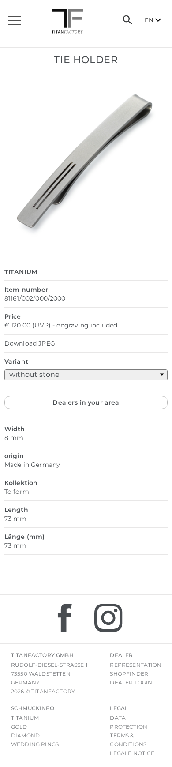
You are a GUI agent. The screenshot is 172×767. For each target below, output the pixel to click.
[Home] (67, 21)
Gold (19, 726)
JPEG (46, 343)
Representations (137, 665)
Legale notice (132, 753)
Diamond (25, 735)
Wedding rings (35, 744)
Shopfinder (129, 673)
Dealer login (131, 682)
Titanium (25, 717)
